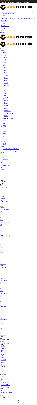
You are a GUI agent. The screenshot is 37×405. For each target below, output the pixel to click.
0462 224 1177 (2, 388)
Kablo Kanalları (22, 18)
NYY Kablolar (8, 16)
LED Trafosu (2, 12)
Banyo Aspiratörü (3, 27)
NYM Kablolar (11, 16)
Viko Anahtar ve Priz (20, 14)
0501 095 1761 (2, 389)
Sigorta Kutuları (3, 365)
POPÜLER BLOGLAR (2, 380)
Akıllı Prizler (2, 21)
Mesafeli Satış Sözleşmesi (4, 350)
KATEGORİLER (1, 355)
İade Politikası (2, 166)
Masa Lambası (5, 13)
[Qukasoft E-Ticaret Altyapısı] (18, 402)
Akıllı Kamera (5, 21)
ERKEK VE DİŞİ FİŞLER (32, 18)
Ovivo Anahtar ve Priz (3, 14)
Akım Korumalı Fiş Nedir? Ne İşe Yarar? (5, 385)
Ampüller (2, 368)
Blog (1, 351)
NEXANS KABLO (3, 16)
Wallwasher (8, 13)
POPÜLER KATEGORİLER (2, 366)
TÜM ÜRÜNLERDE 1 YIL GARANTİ (5, 2)
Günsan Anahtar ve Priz (9, 14)
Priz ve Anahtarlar (3, 357)
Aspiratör (2, 364)
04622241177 (2, 158)
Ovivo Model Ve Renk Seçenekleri (5, 165)
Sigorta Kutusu (3, 370)
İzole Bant (29, 18)
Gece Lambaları (20, 12)
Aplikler (27, 12)
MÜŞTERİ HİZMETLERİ (2, 353)
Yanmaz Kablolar (22, 16)
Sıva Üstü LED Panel (30, 12)
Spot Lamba (16, 12)
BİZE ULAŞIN (1, 386)
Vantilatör (2, 362)
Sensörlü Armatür (24, 12)
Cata (2, 376)
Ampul (12, 12)
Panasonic (2, 377)
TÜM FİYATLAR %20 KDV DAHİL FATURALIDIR (26, 2)
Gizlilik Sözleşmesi (3, 162)
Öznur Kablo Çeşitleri (3, 164)
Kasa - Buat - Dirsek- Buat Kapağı (9, 18)
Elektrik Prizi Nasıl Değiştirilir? (4, 384)
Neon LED (14, 12)
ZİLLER (5, 22)
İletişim (2, 163)
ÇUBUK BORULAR (26, 18)
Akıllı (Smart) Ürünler (3, 360)
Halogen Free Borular (15, 18)
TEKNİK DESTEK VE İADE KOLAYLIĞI (14, 2)
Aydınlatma (2, 356)
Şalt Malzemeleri (3, 361)
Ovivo (2, 378)
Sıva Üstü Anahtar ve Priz (15, 14)
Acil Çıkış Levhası (3, 363)
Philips (2, 375)
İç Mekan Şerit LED (6, 12)
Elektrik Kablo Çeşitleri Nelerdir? (5, 382)
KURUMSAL (1, 344)
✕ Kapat (5, 187)
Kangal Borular (3, 18)
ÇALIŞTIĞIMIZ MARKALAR (3, 374)
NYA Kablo (6, 16)
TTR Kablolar (14, 16)
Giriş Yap (1, 153)
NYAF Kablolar (18, 16)
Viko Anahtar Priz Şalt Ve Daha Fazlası (5, 347)
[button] (1, 33)
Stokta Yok (1, 220)
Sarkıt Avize (11, 13)
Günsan (2, 379)
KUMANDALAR (3, 22)
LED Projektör (10, 12)
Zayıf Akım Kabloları (26, 16)
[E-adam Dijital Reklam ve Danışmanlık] (18, 400)
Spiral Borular (19, 18)
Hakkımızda (2, 345)
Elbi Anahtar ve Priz (24, 14)
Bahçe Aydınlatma (3, 359)
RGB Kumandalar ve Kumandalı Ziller (5, 371)
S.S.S (0, 155)
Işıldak (13, 13)
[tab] (3, 198)
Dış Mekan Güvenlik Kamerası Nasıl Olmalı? (6, 381)
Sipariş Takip (1, 154)
